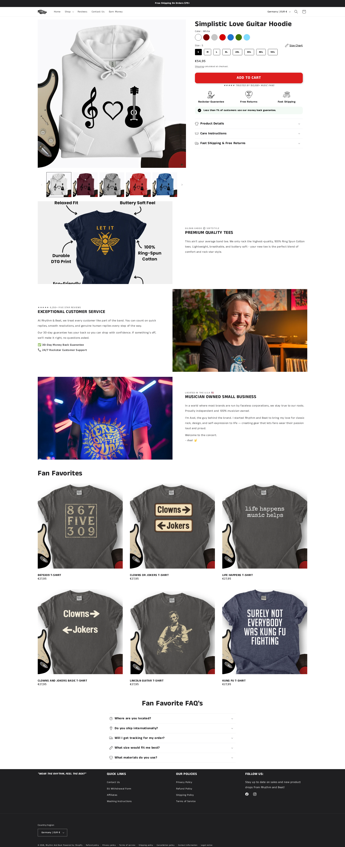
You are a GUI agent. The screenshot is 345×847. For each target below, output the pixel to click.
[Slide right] (182, 185)
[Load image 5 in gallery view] (165, 184)
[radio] (198, 37)
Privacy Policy (184, 782)
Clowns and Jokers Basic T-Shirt (62, 680)
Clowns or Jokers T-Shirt (149, 575)
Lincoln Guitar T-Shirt (147, 680)
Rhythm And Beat (54, 845)
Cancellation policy (166, 845)
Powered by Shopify (73, 845)
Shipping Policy (185, 795)
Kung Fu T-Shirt (234, 680)
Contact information (187, 845)
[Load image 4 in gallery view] (138, 184)
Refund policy (92, 845)
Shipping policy (146, 845)
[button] (69, 11)
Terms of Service (186, 801)
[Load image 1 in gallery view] (59, 184)
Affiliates (112, 795)
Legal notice (207, 845)
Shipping (199, 66)
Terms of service (127, 845)
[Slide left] (42, 185)
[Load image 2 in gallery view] (85, 184)
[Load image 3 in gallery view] (112, 184)
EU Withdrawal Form (119, 789)
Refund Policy (184, 789)
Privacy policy (109, 845)
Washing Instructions (119, 801)
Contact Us (113, 782)
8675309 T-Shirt (49, 575)
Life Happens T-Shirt (237, 575)
